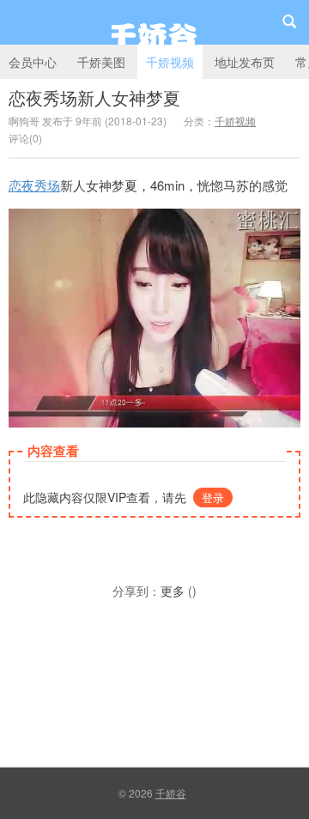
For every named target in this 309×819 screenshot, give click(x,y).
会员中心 (33, 61)
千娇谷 (154, 22)
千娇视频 (170, 61)
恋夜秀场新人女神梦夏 (94, 97)
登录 (213, 497)
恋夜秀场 (34, 185)
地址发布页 (245, 61)
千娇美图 (101, 61)
